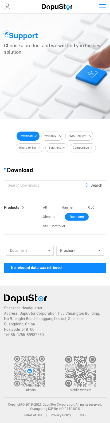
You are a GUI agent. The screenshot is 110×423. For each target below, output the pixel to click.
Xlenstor (49, 217)
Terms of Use (33, 415)
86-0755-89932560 (27, 335)
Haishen (68, 207)
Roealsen (77, 217)
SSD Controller (54, 226)
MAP (83, 415)
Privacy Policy (61, 415)
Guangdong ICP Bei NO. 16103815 (55, 409)
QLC (91, 207)
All (45, 207)
